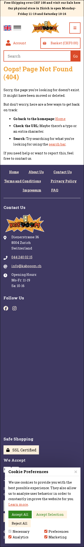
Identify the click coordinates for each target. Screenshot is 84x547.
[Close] (75, 471)
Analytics (20, 537)
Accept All (20, 514)
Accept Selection (50, 514)
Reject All (20, 523)
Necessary (21, 531)
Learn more (18, 504)
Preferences (59, 531)
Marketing (57, 537)
